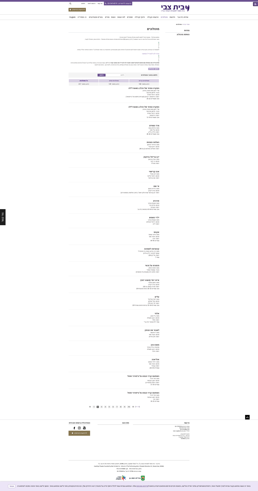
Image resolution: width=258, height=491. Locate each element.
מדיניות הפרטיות (142, 486)
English (72, 17)
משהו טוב (155, 344)
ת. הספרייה (82, 17)
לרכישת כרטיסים (78, 9)
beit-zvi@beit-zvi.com (179, 431)
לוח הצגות (121, 17)
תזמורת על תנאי (152, 265)
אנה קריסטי (154, 171)
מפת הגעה (125, 423)
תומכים (130, 17)
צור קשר (3, 217)
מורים (107, 17)
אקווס (156, 232)
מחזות (186, 30)
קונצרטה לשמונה (151, 248)
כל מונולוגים (84, 81)
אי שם (156, 186)
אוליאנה (155, 359)
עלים (157, 296)
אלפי (157, 313)
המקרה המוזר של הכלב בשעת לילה (143, 88)
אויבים (156, 200)
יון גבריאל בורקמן (151, 156)
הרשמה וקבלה (153, 17)
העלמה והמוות (153, 142)
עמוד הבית (186, 24)
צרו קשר (186, 423)
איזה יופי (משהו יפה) (149, 280)
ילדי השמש (154, 217)
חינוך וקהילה (140, 17)
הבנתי (11, 486)
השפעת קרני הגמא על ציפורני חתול (143, 376)
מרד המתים (154, 125)
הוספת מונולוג (183, 34)
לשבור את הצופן (152, 330)
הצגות (113, 17)
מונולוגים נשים (114, 81)
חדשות (172, 17)
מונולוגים (164, 17)
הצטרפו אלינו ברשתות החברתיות (79, 423)
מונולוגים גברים (144, 81)
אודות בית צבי (182, 17)
